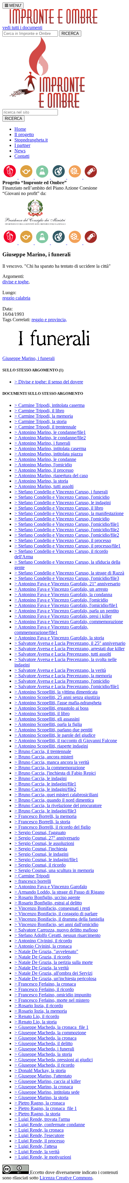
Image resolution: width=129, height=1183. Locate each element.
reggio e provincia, (49, 319)
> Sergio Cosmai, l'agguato (40, 832)
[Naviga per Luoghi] (59, 177)
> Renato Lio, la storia (35, 1021)
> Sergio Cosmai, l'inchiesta (40, 848)
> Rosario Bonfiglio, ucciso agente (47, 897)
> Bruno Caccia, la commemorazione (49, 767)
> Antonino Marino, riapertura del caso (51, 475)
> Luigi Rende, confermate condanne (49, 1124)
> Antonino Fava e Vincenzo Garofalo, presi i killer (63, 616)
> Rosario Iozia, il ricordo (38, 1005)
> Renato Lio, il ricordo (36, 1016)
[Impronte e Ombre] (47, 106)
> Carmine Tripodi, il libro (39, 410)
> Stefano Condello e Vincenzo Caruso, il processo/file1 (67, 545)
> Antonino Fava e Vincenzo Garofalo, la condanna (63, 594)
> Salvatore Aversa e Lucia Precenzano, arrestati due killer (69, 648)
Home (20, 129)
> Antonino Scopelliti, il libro (42, 713)
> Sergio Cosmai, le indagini (41, 854)
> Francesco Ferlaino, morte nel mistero (51, 1000)
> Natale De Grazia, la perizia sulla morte (53, 962)
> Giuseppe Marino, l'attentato (43, 1075)
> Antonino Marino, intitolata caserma (50, 448)
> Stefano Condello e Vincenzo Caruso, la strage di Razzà (69, 572)
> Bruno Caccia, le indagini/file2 (45, 789)
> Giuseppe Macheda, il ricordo (44, 1065)
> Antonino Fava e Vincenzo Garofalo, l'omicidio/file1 (66, 605)
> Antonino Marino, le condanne (45, 459)
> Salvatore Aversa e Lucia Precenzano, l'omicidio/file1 (66, 686)
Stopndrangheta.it (31, 139)
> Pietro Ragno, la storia (37, 1113)
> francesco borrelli (32, 881)
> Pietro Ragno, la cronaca (39, 1102)
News (20, 150)
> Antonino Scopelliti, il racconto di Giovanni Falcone (65, 740)
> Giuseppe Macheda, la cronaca (45, 1038)
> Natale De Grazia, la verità (41, 967)
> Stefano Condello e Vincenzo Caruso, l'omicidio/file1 (66, 524)
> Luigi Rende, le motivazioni (42, 1157)
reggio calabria (16, 297)
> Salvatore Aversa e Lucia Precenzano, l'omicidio (62, 681)
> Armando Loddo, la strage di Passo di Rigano (59, 892)
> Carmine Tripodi (32, 875)
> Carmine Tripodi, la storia (40, 421)
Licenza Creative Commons (66, 1177)
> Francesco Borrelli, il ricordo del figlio (52, 827)
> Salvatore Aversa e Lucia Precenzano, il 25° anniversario (69, 643)
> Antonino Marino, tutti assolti (44, 486)
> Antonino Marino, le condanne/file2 (50, 437)
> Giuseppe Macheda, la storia (43, 1054)
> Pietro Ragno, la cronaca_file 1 (45, 1108)
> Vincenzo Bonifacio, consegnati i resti (52, 908)
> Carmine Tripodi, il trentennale (45, 426)
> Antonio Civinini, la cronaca (43, 946)
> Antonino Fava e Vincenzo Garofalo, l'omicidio (61, 599)
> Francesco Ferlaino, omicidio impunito (52, 994)
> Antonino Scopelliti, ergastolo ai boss (51, 708)
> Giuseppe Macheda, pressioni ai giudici (53, 1059)
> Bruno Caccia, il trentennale (42, 751)
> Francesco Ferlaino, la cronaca (45, 983)
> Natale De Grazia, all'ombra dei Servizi (53, 973)
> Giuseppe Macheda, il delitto (43, 1043)
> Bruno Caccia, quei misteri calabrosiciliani (56, 794)
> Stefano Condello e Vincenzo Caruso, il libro (58, 508)
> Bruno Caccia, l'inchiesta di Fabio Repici (55, 773)
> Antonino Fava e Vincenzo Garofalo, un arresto (61, 589)
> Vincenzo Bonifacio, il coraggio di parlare (56, 913)
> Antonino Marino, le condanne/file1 (50, 432)
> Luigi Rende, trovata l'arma (42, 1119)
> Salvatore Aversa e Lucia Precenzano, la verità (60, 670)
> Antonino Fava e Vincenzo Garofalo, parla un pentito (66, 610)
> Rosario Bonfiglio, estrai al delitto (48, 902)
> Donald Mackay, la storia (40, 1070)
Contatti (21, 156)
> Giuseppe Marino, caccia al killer (47, 1081)
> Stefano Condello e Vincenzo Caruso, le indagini (62, 502)
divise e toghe (15, 281)
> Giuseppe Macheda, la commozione (50, 1032)
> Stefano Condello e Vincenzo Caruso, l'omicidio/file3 (66, 578)
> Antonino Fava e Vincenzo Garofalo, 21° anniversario (67, 583)
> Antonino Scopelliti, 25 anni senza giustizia (57, 697)
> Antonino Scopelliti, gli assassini (47, 718)
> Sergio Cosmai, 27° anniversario (47, 837)
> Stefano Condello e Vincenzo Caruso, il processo (62, 540)
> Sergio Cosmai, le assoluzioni (44, 843)
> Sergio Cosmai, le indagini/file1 (46, 859)
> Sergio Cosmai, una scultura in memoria (54, 870)
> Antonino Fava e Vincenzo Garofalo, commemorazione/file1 (51, 629)
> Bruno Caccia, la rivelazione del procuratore (58, 805)
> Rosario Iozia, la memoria (40, 1011)
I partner (22, 145)
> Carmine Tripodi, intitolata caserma (49, 405)
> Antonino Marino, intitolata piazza (48, 453)
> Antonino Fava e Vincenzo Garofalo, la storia (59, 637)
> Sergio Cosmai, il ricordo (40, 864)
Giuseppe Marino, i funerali (28, 358)
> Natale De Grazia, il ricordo (42, 956)
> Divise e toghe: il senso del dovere (48, 381)
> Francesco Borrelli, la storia (42, 821)
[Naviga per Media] (75, 177)
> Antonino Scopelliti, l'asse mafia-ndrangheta (57, 702)
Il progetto (24, 134)
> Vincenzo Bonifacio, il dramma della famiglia (59, 919)
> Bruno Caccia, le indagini (40, 778)
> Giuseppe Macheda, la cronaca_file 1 (51, 1027)
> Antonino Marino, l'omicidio (43, 464)
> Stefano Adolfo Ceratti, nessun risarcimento (57, 935)
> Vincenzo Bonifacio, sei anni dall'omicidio (56, 924)
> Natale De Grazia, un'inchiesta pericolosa (55, 978)
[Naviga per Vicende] (27, 177)
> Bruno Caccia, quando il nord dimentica (54, 800)
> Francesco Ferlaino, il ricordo (44, 989)
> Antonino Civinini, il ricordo (43, 940)
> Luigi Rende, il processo (39, 1140)
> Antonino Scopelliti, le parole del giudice (54, 735)
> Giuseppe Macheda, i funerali (44, 1048)
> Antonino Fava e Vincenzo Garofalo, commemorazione (68, 621)
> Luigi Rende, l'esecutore (39, 1135)
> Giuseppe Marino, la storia (41, 1097)
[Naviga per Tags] (90, 177)
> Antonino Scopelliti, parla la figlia (48, 724)
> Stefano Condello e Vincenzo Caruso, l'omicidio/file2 (66, 529)
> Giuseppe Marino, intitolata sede (47, 1092)
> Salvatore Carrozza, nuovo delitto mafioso (56, 929)
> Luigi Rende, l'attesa (35, 1146)
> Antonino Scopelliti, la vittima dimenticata (56, 691)
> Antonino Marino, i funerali (42, 443)
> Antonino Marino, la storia (41, 480)
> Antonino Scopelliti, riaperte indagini (51, 746)
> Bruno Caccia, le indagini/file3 (45, 810)
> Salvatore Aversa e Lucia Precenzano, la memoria (63, 675)
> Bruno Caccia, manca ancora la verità (51, 762)
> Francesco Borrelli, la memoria (45, 816)
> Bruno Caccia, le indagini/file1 (45, 783)
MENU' (14, 5)
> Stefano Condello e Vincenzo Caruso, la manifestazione (69, 513)
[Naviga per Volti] (43, 177)
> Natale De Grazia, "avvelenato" (46, 951)
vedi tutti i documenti (22, 27)
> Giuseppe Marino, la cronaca (43, 1086)
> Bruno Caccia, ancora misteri (43, 756)
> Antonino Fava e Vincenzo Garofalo (50, 886)
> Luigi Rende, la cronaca (39, 1130)
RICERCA (70, 33)
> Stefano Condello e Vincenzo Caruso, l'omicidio (62, 497)
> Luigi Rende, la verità (36, 1151)
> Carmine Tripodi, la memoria (43, 416)
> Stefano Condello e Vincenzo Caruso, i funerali (61, 491)
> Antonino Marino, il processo (44, 470)
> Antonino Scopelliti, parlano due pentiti (53, 729)
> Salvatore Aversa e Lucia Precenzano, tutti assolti (62, 654)
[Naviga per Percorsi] (10, 177)
